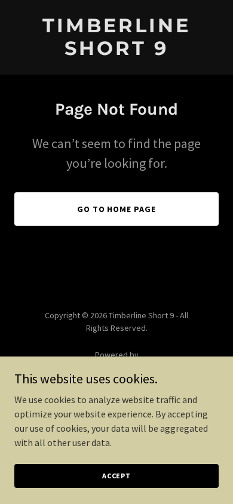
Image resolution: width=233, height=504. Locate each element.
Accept (116, 475)
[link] (116, 51)
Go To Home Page (117, 209)
